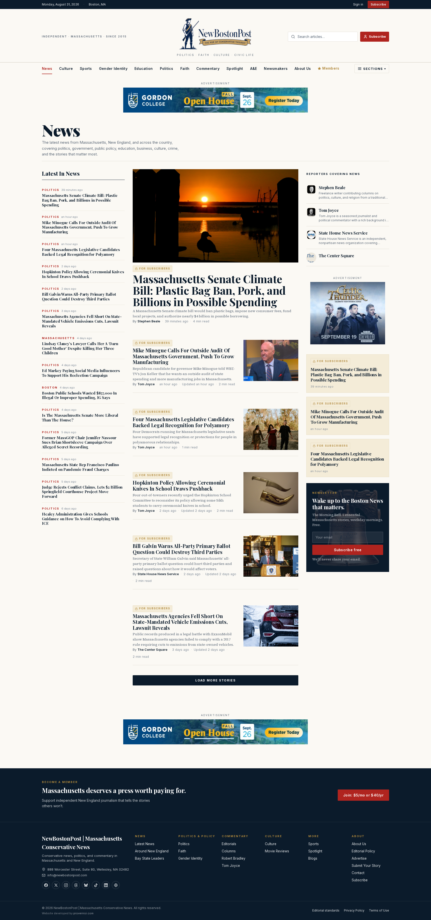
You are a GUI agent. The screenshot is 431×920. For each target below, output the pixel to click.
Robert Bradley (233, 858)
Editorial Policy (363, 851)
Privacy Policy (354, 910)
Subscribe (378, 4)
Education (143, 68)
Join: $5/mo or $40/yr (363, 795)
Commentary (207, 68)
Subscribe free (348, 550)
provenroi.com (83, 913)
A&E (253, 68)
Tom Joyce (146, 384)
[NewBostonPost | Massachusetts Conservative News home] (215, 33)
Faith (184, 68)
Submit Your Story (366, 866)
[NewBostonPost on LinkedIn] (106, 885)
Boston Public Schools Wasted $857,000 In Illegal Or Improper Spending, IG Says (79, 395)
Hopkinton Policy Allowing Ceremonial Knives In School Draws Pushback (83, 274)
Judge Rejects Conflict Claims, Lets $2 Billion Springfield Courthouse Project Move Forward (82, 492)
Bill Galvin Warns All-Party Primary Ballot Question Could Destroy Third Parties (79, 296)
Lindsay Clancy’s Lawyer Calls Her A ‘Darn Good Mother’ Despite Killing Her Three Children (80, 348)
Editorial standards (325, 910)
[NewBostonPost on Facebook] (46, 885)
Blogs (312, 858)
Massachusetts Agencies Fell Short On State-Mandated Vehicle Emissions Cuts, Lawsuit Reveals (82, 321)
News (47, 68)
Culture (66, 68)
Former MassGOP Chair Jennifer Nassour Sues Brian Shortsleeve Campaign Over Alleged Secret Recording (79, 442)
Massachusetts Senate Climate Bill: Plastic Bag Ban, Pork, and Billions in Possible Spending (79, 200)
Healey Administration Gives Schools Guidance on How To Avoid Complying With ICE (80, 519)
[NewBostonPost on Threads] (76, 885)
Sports (86, 68)
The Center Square (152, 650)
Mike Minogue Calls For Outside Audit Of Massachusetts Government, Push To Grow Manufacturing (80, 227)
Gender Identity (113, 68)
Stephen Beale (148, 321)
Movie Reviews (277, 851)
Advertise (359, 858)
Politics (166, 68)
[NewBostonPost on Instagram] (66, 885)
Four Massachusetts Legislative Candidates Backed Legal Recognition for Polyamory (81, 252)
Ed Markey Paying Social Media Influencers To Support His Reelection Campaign (81, 373)
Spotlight (234, 68)
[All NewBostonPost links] (116, 885)
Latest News (144, 844)
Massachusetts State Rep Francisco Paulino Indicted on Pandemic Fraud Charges (80, 467)
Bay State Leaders (149, 858)
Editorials (229, 844)
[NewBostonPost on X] (56, 885)
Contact (358, 873)
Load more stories (215, 680)
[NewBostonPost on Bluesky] (86, 885)
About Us (303, 68)
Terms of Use (379, 910)
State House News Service (158, 574)
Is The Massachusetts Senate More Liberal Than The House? (80, 417)
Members (330, 68)
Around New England (152, 851)
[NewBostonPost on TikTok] (96, 885)
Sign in (358, 4)
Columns (229, 851)
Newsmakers (276, 68)
